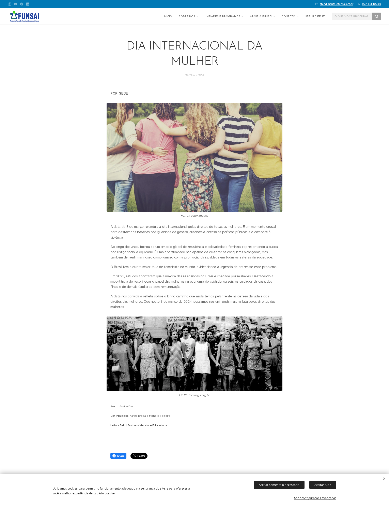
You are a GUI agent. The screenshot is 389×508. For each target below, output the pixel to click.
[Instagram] (9, 4)
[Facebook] (21, 4)
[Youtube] (15, 4)
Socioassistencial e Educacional (148, 425)
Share (120, 455)
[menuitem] (168, 16)
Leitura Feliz (118, 425)
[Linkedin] (27, 4)
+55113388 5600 (371, 4)
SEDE (123, 93)
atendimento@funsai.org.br (336, 4)
